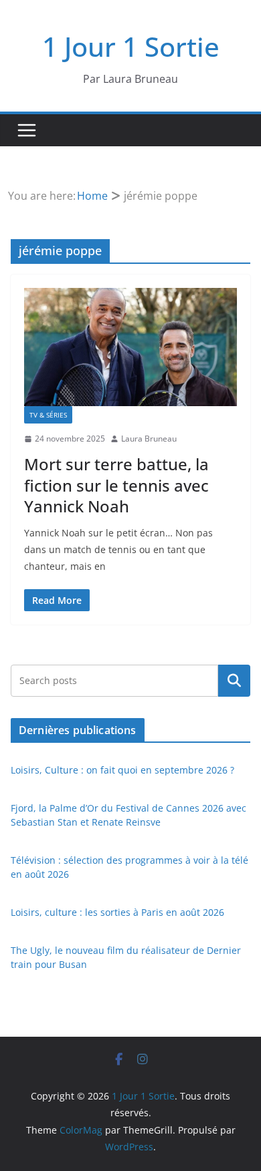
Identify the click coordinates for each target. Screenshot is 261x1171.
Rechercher (234, 680)
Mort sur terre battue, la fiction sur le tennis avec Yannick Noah (116, 484)
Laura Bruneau (149, 438)
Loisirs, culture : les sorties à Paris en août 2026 (117, 912)
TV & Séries (48, 415)
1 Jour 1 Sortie (131, 46)
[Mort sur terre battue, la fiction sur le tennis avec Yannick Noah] (130, 347)
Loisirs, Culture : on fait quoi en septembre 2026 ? (122, 770)
